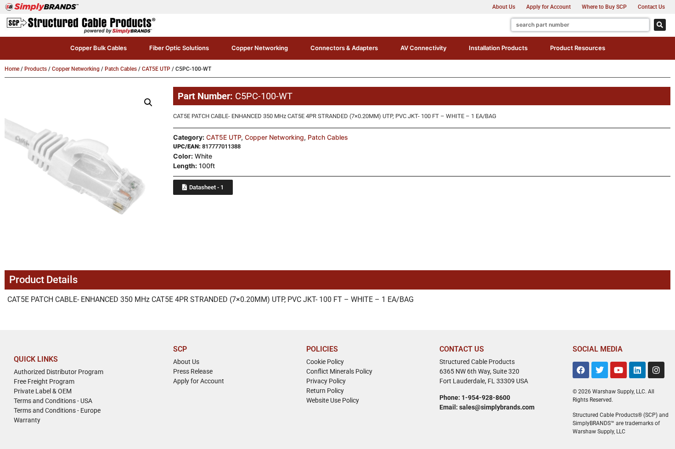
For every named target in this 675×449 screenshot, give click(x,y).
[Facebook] (581, 370)
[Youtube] (618, 370)
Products (35, 69)
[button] (98, 48)
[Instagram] (656, 370)
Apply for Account (548, 7)
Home (12, 69)
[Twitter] (599, 370)
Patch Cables (121, 69)
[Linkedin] (637, 370)
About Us (503, 7)
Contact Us (651, 7)
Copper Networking (76, 69)
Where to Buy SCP (604, 7)
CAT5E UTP (156, 69)
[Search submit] (660, 25)
